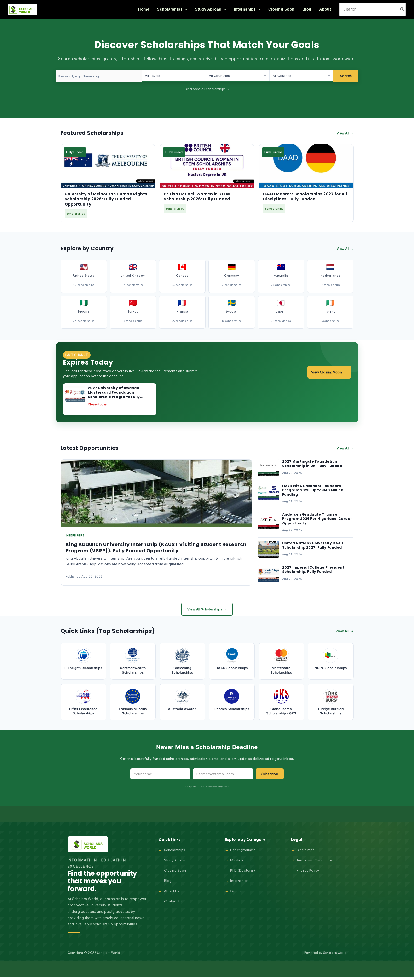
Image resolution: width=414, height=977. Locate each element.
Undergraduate (243, 850)
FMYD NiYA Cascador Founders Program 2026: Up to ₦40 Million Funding (313, 490)
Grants (236, 891)
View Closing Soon (329, 372)
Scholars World (334, 953)
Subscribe (269, 774)
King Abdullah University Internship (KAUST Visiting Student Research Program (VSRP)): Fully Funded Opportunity (156, 547)
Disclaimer (305, 850)
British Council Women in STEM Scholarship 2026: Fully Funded (197, 196)
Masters (237, 860)
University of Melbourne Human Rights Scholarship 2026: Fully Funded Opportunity (106, 199)
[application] (185, 9)
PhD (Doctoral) (242, 870)
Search (346, 76)
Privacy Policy (308, 870)
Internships (239, 881)
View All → (345, 133)
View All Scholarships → (207, 609)
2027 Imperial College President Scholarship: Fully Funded (313, 569)
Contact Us (173, 901)
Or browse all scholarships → (207, 89)
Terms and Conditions (315, 860)
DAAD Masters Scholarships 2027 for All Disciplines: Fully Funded (305, 196)
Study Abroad (175, 860)
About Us (171, 891)
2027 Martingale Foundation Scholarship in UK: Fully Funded (312, 463)
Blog (168, 881)
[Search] (402, 9)
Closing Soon (175, 870)
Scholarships (174, 850)
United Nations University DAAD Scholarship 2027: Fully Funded (312, 545)
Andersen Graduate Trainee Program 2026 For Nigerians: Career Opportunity (317, 518)
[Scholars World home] (88, 844)
